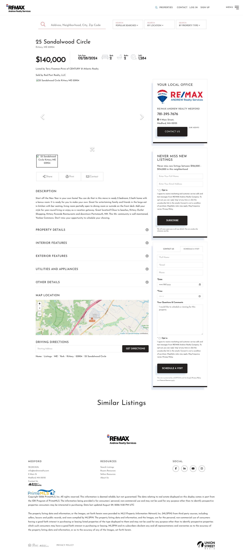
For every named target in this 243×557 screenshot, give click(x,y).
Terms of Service (165, 380)
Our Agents (194, 127)
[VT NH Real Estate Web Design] (206, 545)
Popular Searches (126, 26)
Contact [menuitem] (182, 7)
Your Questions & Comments (170, 302)
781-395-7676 (167, 114)
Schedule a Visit (191, 249)
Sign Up (205, 7)
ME (56, 356)
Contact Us (172, 132)
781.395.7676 (33, 467)
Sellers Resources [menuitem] (107, 474)
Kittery (70, 356)
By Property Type (188, 26)
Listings (48, 356)
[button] (43, 24)
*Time (159, 291)
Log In (194, 7)
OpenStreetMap (133, 333)
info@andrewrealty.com (38, 471)
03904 (79, 356)
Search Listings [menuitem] (107, 467)
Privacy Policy (168, 209)
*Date (159, 279)
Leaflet (122, 333)
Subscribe (172, 220)
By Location (154, 26)
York (62, 356)
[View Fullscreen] (39, 314)
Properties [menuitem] (166, 7)
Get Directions (135, 349)
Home (39, 356)
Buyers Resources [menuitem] (108, 471)
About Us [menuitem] (104, 478)
